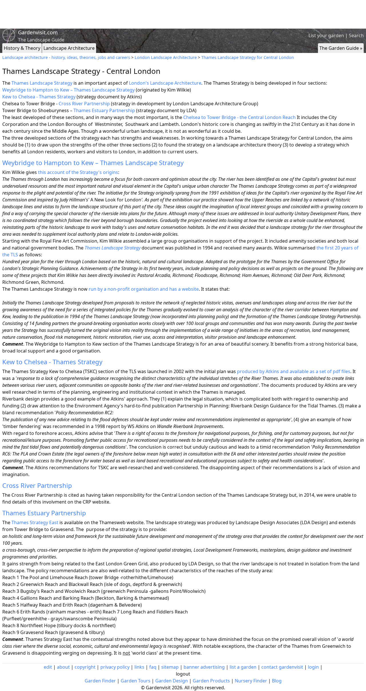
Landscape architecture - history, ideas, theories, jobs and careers (66, 57)
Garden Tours (135, 681)
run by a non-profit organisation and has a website (144, 289)
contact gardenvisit (282, 667)
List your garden (326, 35)
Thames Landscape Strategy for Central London (247, 57)
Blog (277, 681)
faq (152, 667)
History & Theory (22, 48)
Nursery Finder (251, 681)
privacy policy (115, 667)
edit (48, 667)
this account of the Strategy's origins (78, 172)
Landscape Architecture (69, 48)
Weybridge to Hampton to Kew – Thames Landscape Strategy (68, 90)
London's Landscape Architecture (165, 83)
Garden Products (211, 681)
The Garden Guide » (340, 48)
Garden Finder (100, 681)
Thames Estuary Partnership (104, 110)
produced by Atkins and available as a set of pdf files (293, 371)
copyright (85, 667)
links (139, 667)
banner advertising (204, 667)
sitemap (170, 667)
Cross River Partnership (84, 103)
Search (356, 35)
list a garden (243, 667)
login (313, 667)
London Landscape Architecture (166, 57)
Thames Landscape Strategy (41, 83)
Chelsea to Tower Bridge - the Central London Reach (239, 117)
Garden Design (171, 681)
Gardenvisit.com (38, 32)
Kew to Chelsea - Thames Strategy (38, 97)
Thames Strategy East (34, 522)
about (63, 667)
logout (183, 674)
